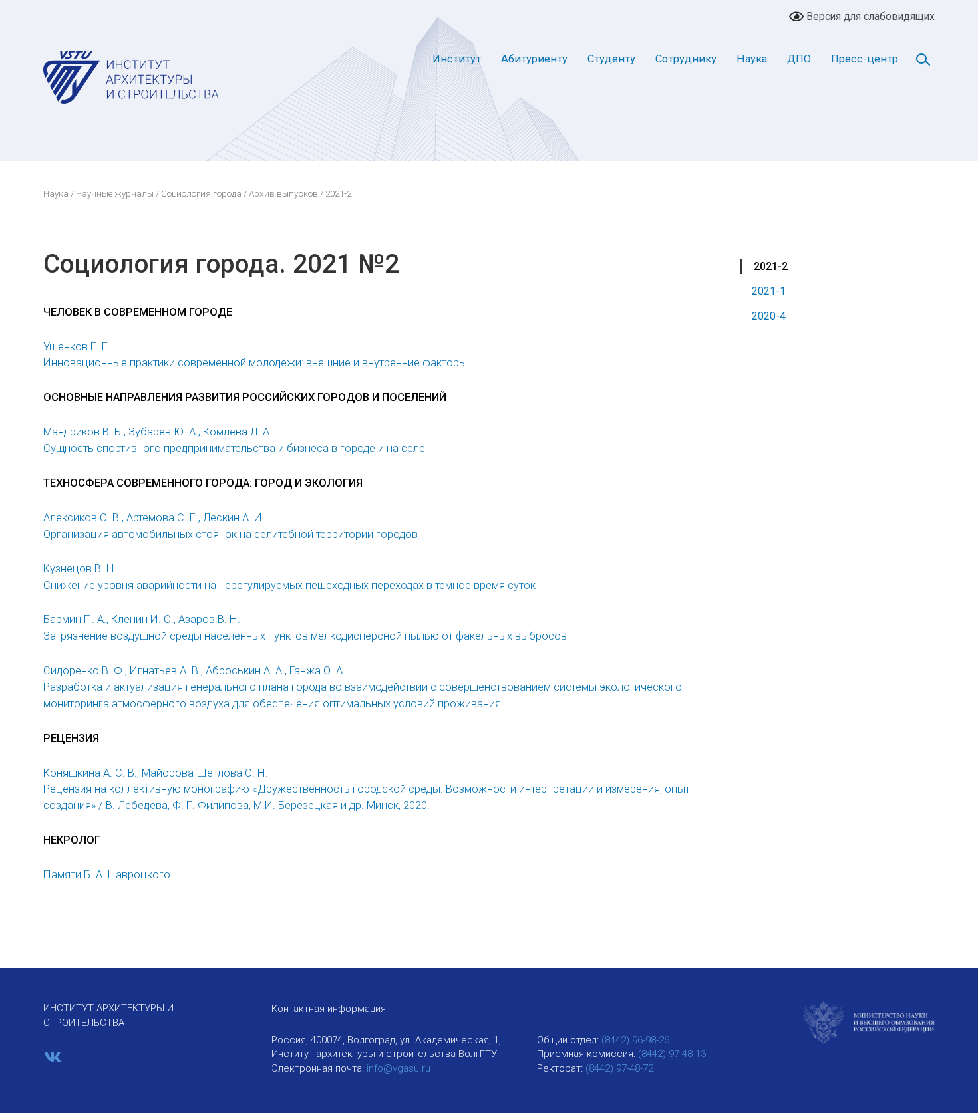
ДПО (799, 59)
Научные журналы (115, 193)
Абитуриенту (534, 59)
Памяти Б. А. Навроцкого (106, 874)
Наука (751, 59)
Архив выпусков (283, 193)
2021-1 (769, 291)
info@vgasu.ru (398, 1068)
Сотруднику (686, 59)
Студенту (611, 59)
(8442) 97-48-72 (619, 1068)
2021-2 (771, 266)
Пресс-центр (864, 59)
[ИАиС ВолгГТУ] (131, 76)
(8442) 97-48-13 (672, 1054)
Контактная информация (328, 1009)
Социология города (201, 193)
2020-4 (769, 316)
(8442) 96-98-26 (635, 1040)
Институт (456, 59)
